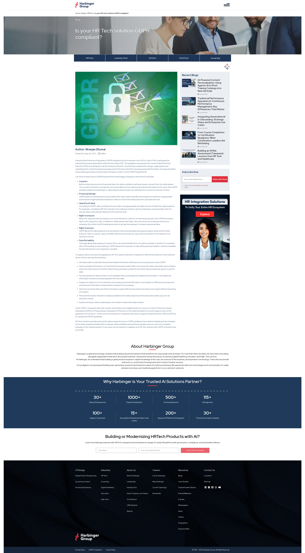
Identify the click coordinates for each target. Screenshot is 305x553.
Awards (129, 511)
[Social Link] (205, 487)
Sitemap (207, 482)
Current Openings (159, 487)
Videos (181, 517)
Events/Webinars (184, 493)
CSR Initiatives (132, 505)
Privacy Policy (197, 185)
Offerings (80, 470)
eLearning (105, 482)
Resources (183, 470)
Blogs (83, 13)
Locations (207, 476)
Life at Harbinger (158, 476)
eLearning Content (82, 482)
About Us (131, 470)
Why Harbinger (158, 482)
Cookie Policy (110, 550)
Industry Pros (132, 487)
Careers (156, 470)
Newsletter (156, 493)
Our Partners (132, 499)
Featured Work (183, 529)
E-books (181, 499)
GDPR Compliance (95, 550)
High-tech (105, 499)
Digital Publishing (107, 487)
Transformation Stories (187, 487)
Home (77, 13)
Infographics (183, 523)
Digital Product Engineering (85, 476)
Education (105, 493)
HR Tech (104, 476)
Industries (105, 470)
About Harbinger (133, 476)
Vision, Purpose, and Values (137, 493)
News (180, 511)
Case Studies (183, 482)
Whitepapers (183, 505)
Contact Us (209, 470)
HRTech (90, 13)
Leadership (131, 482)
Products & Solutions (83, 487)
